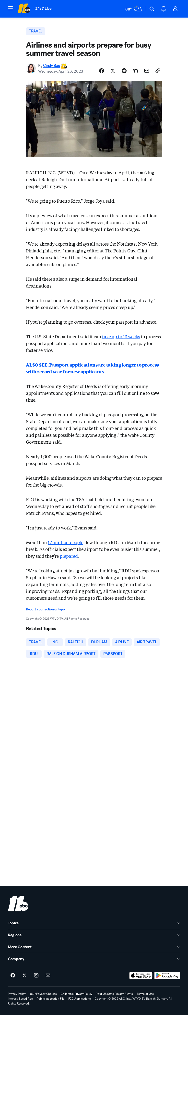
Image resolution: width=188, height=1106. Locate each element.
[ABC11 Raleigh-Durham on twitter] (24, 975)
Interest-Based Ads (20, 998)
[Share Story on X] (113, 71)
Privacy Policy (17, 993)
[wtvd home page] (18, 903)
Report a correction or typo (45, 609)
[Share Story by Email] (146, 71)
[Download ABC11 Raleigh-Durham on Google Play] (167, 975)
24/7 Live (43, 8)
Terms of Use (145, 993)
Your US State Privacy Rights (114, 993)
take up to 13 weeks (121, 336)
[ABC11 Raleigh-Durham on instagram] (36, 975)
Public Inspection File (50, 998)
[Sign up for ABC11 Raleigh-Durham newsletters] (48, 975)
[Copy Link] (158, 71)
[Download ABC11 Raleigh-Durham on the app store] (141, 975)
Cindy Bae (51, 65)
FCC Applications (79, 998)
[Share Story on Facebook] (101, 71)
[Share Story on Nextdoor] (135, 71)
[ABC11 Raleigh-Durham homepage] (23, 8)
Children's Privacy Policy (76, 993)
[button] (10, 8)
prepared (69, 556)
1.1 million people (65, 542)
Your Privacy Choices (43, 993)
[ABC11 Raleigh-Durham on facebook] (13, 975)
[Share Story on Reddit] (124, 71)
